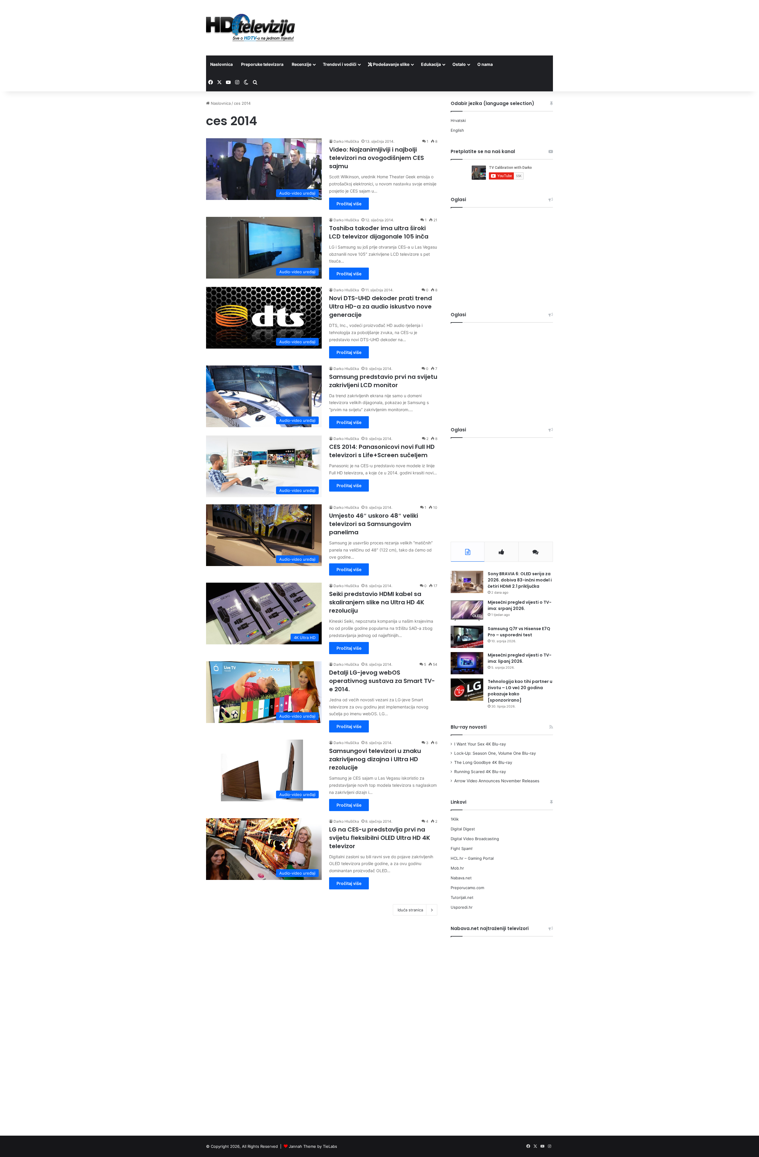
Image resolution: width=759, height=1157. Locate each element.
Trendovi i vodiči (339, 64)
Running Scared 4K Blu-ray (480, 771)
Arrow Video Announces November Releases (496, 780)
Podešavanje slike (390, 64)
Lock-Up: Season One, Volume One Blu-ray (495, 753)
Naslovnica (221, 64)
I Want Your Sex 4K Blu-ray (480, 744)
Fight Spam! (462, 848)
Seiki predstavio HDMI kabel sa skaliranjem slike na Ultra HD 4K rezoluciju (376, 602)
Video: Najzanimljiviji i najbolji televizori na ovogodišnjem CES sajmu (376, 157)
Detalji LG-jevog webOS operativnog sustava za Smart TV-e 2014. (382, 680)
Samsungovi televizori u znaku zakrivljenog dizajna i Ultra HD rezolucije (375, 759)
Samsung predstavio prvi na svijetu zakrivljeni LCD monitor (383, 381)
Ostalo (459, 64)
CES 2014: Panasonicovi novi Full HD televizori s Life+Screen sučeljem (382, 451)
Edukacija (431, 64)
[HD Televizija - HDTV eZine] (250, 28)
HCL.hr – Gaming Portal (472, 858)
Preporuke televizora (262, 64)
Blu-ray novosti (469, 727)
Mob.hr (457, 868)
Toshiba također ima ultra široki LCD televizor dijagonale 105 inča (378, 232)
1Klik (455, 819)
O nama (485, 64)
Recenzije (301, 64)
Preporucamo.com (467, 887)
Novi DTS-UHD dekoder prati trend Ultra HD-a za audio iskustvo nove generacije (380, 306)
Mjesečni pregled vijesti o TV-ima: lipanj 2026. (519, 658)
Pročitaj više (349, 203)
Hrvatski (458, 120)
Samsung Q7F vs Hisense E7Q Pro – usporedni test (519, 632)
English (457, 130)
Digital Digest (463, 829)
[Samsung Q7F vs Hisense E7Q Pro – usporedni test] (467, 637)
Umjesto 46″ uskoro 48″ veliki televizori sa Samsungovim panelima (373, 523)
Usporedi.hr (462, 907)
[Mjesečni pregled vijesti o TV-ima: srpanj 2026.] (467, 610)
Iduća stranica (410, 910)
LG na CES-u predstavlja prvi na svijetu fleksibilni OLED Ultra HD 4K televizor (379, 837)
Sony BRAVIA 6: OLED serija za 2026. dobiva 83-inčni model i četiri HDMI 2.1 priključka (520, 580)
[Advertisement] (439, 19)
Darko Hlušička (346, 141)
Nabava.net (461, 877)
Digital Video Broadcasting (475, 838)
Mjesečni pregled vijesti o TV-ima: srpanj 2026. (519, 605)
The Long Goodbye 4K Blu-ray (483, 762)
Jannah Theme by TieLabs (313, 1146)
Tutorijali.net (462, 897)
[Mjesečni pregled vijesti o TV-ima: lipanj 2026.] (467, 663)
